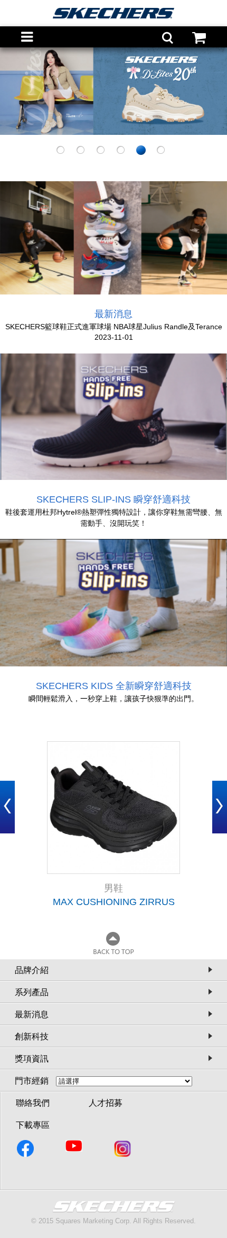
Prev (7, 807)
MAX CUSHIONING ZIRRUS (114, 902)
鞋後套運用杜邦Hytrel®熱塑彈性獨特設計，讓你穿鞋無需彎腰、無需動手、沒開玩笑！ (113, 517)
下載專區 (33, 1125)
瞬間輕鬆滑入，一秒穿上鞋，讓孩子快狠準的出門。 (113, 698)
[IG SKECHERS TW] (123, 1150)
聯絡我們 (33, 1102)
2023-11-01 (113, 337)
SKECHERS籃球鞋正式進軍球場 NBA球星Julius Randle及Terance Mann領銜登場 (113, 327)
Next (219, 807)
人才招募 (105, 1102)
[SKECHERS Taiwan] (26, 1150)
